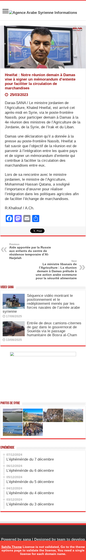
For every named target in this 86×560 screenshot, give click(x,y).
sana (27, 539)
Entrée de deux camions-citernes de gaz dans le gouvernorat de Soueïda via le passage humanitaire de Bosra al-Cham (54, 329)
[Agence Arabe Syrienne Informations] (43, 12)
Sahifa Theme (11, 547)
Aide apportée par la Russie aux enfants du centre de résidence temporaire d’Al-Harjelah (30, 251)
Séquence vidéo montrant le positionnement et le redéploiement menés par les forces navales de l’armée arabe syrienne (41, 304)
